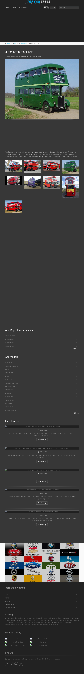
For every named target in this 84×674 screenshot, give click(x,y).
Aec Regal (8, 393)
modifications (10, 157)
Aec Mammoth (10, 386)
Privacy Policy (10, 607)
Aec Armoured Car (11, 366)
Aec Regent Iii (9, 339)
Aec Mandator (10, 400)
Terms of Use (10, 604)
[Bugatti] (14, 552)
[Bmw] (51, 546)
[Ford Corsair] (17, 639)
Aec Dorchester (10, 396)
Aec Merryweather (11, 383)
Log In (46, 7)
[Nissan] (69, 578)
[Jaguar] (33, 572)
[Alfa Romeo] (14, 546)
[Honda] (69, 559)
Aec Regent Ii (9, 343)
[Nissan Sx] (42, 642)
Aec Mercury (9, 373)
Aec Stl (7, 369)
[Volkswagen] (51, 572)
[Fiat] (51, 559)
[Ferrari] (33, 559)
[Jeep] (51, 565)
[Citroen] (14, 559)
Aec (15, 43)
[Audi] (33, 546)
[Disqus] (42, 244)
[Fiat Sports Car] (42, 645)
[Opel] (69, 572)
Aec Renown (9, 390)
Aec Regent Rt (10, 336)
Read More (41, 439)
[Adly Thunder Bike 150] (17, 645)
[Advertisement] (42, 25)
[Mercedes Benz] (14, 572)
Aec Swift (8, 403)
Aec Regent (24, 43)
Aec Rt (7, 376)
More (77, 349)
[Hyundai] (14, 565)
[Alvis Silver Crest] (17, 642)
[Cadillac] (69, 546)
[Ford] (33, 565)
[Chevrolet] (33, 552)
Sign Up (53, 7)
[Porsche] (14, 578)
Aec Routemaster (11, 410)
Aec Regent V (9, 346)
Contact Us (9, 601)
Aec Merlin (8, 379)
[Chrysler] (51, 552)
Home (8, 7)
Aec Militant (9, 363)
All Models (22, 7)
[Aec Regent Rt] (42, 89)
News (14, 7)
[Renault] (33, 578)
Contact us (8, 659)
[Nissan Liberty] (42, 639)
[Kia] (69, 565)
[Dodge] (69, 552)
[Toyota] (51, 578)
